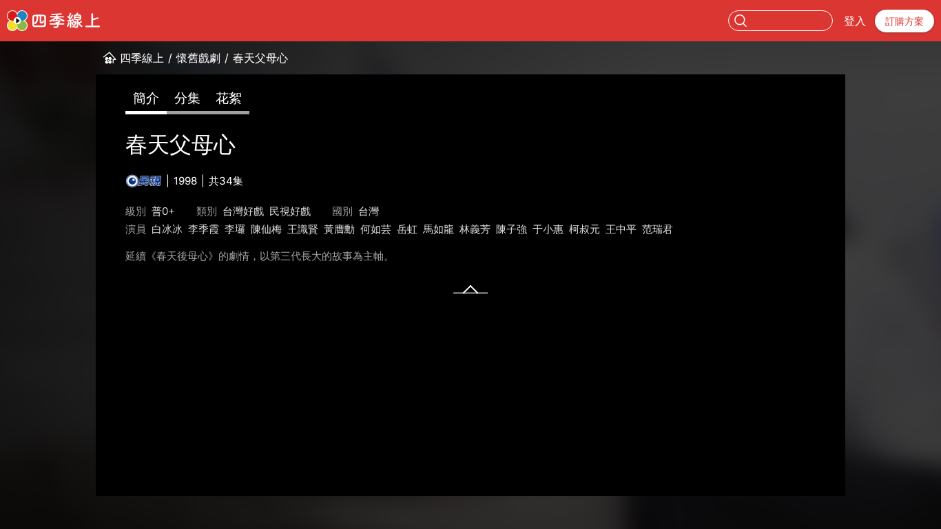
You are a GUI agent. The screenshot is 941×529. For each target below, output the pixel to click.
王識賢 (302, 229)
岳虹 (407, 229)
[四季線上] (53, 21)
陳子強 (511, 229)
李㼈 (235, 229)
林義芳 (474, 229)
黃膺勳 (339, 229)
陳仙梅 (266, 229)
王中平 (621, 229)
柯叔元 (584, 229)
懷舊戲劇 (198, 58)
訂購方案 (904, 21)
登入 (855, 21)
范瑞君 (657, 229)
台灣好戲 (243, 211)
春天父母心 (260, 58)
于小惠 (547, 229)
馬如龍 (438, 229)
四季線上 (142, 58)
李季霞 (203, 229)
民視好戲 (290, 211)
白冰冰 (167, 229)
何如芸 (375, 229)
